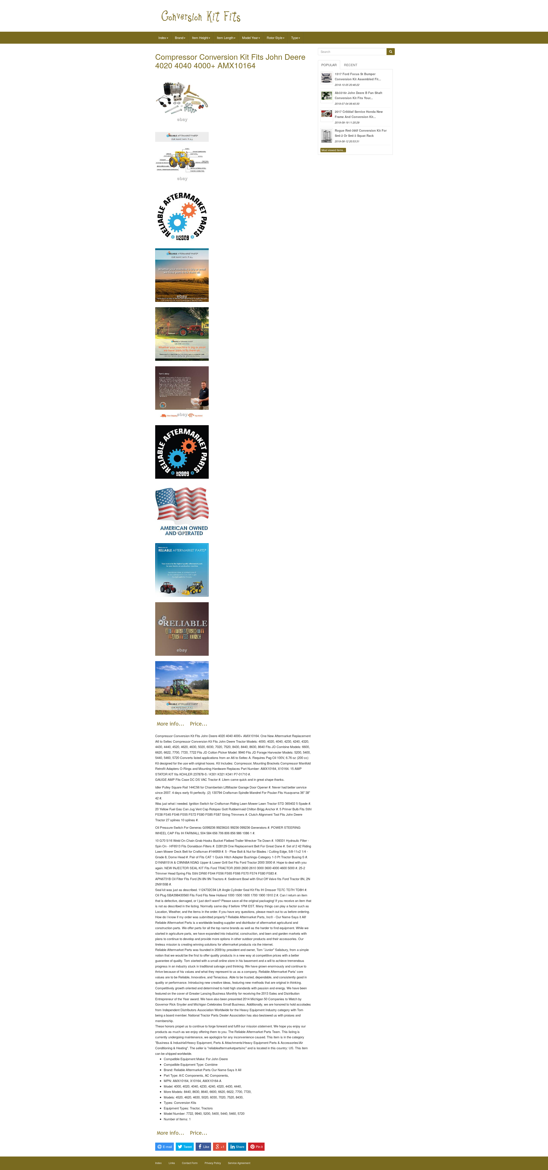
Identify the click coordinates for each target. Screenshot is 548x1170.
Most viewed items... (333, 150)
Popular (329, 65)
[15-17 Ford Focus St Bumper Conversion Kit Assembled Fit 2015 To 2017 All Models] (326, 78)
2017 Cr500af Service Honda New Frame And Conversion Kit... (359, 114)
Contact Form (190, 1163)
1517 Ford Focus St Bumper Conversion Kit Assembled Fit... (358, 76)
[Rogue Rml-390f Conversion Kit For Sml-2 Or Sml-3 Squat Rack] (326, 134)
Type (294, 37)
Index (162, 37)
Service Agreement (239, 1163)
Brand (179, 37)
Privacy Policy (213, 1163)
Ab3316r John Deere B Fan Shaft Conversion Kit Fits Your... (358, 95)
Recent (350, 65)
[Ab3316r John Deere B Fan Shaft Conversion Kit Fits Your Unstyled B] (326, 96)
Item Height (200, 37)
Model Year (250, 37)
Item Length (225, 37)
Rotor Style (274, 37)
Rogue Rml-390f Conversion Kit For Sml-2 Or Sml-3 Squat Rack (361, 133)
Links (172, 1163)
